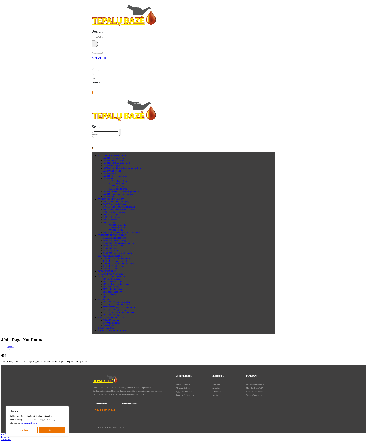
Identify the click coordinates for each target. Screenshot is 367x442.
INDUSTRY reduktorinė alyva (117, 302)
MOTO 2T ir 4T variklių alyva (117, 201)
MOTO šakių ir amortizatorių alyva (119, 207)
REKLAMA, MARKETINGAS (113, 317)
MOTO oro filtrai (117, 227)
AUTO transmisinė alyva (114, 160)
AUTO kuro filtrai (117, 183)
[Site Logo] (124, 25)
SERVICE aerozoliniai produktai (118, 258)
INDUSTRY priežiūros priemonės (118, 312)
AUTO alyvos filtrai (118, 181)
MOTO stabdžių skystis (114, 212)
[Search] (95, 43)
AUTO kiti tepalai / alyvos (115, 176)
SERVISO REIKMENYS (110, 256)
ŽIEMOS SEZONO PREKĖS (112, 330)
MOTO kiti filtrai (117, 230)
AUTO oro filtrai (116, 186)
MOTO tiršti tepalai (112, 217)
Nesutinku (23, 430)
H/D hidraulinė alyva (112, 289)
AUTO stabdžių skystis (113, 165)
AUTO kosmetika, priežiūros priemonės (121, 191)
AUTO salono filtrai (118, 189)
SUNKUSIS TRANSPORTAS (112, 276)
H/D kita (107, 297)
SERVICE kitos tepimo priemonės (118, 263)
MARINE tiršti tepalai (113, 245)
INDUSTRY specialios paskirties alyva (121, 307)
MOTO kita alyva (111, 214)
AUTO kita (108, 196)
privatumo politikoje (28, 423)
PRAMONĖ (104, 299)
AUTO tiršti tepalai (112, 171)
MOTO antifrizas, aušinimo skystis (119, 209)
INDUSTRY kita (111, 315)
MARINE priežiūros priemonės (117, 253)
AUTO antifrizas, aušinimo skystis (118, 163)
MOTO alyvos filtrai (118, 225)
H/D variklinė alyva (112, 279)
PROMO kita (109, 325)
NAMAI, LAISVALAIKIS (110, 274)
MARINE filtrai (110, 250)
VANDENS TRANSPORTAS (112, 235)
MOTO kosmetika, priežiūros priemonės (121, 232)
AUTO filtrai (109, 178)
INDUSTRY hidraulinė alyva (116, 304)
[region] (37, 421)
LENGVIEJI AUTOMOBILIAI (112, 155)
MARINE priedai (111, 248)
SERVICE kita (110, 268)
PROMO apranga (111, 320)
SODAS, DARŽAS (107, 271)
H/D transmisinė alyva (113, 281)
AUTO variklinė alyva (113, 158)
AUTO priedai (110, 173)
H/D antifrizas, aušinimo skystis (117, 284)
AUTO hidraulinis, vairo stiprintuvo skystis (122, 168)
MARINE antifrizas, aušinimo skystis (120, 243)
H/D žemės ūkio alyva (113, 292)
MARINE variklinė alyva (114, 238)
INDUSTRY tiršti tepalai (114, 310)
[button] (97, 31)
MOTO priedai (110, 219)
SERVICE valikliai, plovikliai (116, 261)
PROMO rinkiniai (111, 323)
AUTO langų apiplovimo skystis (118, 194)
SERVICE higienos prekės (115, 266)
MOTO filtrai (109, 222)
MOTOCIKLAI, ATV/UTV (111, 199)
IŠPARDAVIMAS (106, 328)
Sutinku (52, 430)
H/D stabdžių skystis (112, 286)
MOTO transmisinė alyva (114, 204)
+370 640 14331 (100, 57)
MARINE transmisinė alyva (116, 240)
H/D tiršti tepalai (110, 294)
